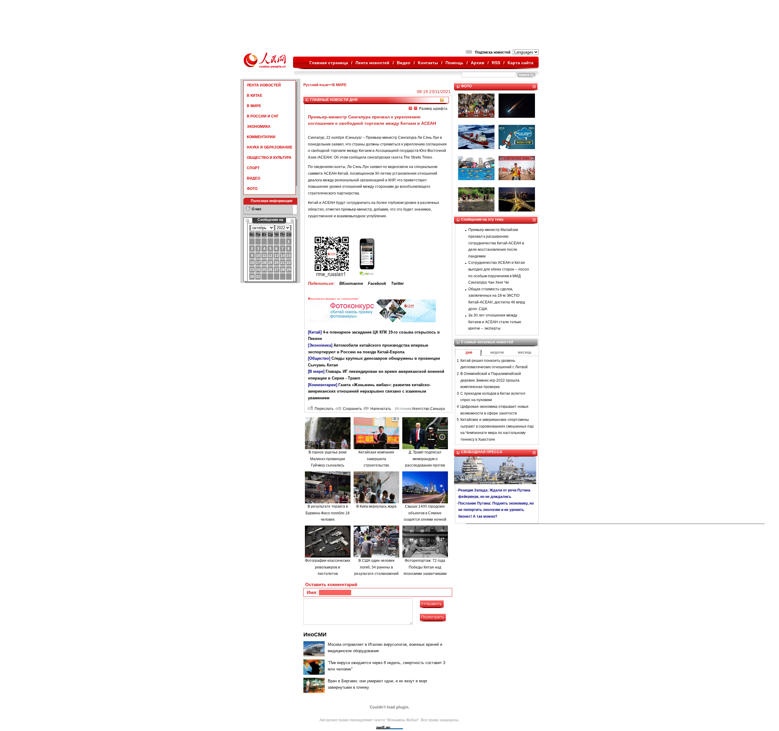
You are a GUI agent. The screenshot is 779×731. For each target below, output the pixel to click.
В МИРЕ (254, 106)
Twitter (397, 283)
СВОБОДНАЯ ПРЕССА (481, 452)
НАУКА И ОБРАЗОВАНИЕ (269, 147)
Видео (403, 62)
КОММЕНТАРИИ (261, 137)
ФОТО (252, 189)
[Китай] (315, 332)
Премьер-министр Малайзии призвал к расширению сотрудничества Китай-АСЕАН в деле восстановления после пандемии (496, 243)
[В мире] (316, 371)
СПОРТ (253, 168)
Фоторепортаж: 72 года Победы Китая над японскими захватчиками (425, 567)
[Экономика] (320, 345)
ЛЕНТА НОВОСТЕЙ (264, 85)
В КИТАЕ (254, 95)
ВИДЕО (253, 178)
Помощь (454, 62)
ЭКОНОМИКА (259, 126)
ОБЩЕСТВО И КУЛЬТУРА (269, 158)
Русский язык (315, 85)
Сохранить (351, 409)
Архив (477, 62)
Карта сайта (520, 62)
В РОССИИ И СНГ (263, 116)
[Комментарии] (322, 385)
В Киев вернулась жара (376, 506)
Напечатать (380, 409)
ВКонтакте (351, 283)
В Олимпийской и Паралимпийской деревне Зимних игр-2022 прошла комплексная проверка (490, 380)
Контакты (428, 62)
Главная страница (328, 62)
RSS (496, 62)
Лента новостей (372, 62)
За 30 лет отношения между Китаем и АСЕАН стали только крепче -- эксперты (494, 322)
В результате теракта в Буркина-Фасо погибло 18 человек (328, 513)
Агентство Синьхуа (428, 409)
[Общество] (319, 358)
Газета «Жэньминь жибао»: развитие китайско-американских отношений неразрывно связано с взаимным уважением (369, 391)
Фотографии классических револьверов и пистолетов (327, 567)
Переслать (323, 409)
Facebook (377, 283)
